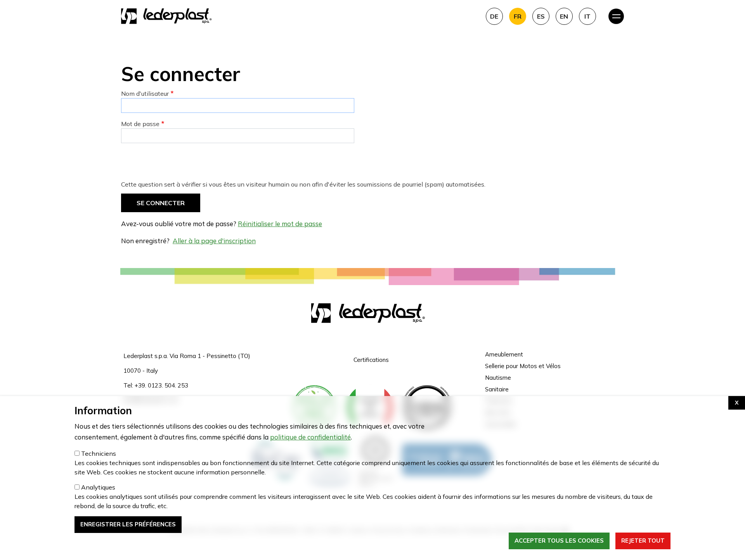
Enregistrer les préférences (128, 524)
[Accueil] (297, 16)
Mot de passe (140, 124)
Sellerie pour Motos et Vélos (523, 366)
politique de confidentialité (310, 437)
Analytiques (98, 487)
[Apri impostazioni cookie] (736, 403)
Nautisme (498, 377)
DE (494, 16)
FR (518, 16)
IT (587, 16)
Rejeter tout (643, 541)
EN (564, 16)
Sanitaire (497, 389)
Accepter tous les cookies (559, 541)
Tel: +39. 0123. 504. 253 (155, 385)
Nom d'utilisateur (145, 93)
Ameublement (504, 354)
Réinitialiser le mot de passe (280, 224)
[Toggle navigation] (616, 16)
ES (541, 16)
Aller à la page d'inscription (214, 241)
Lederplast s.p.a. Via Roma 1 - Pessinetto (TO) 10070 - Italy (186, 363)
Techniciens (98, 453)
